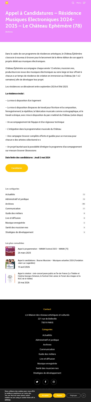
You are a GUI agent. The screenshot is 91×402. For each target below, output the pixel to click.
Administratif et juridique (17, 199)
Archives (9, 32)
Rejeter (59, 395)
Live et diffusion (13, 218)
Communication (12, 208)
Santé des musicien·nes (16, 227)
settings (7, 400)
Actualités (10, 194)
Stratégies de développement (19, 232)
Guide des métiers (14, 213)
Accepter (45, 395)
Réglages (73, 395)
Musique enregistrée (15, 223)
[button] (81, 2)
